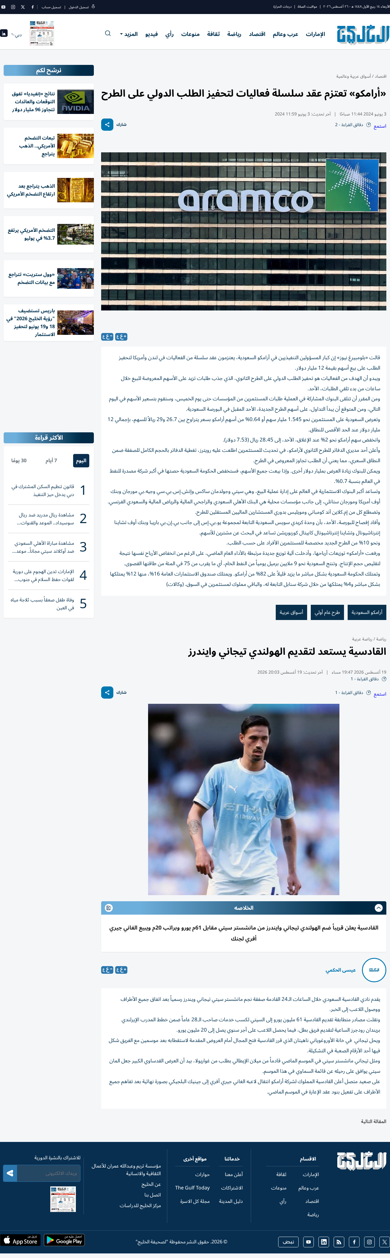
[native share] (107, 125)
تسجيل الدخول (79, 7)
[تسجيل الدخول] (93, 7)
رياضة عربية (362, 639)
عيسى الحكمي (341, 970)
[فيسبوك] (32, 7)
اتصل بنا (152, 1195)
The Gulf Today (192, 1188)
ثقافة (213, 34)
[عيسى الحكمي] (374, 970)
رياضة (234, 34)
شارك (121, 125)
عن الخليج (151, 1184)
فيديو (151, 34)
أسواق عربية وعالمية (353, 76)
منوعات (190, 34)
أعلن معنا (234, 1174)
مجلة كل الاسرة (195, 1201)
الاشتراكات (232, 1188)
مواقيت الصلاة (307, 6)
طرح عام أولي (327, 612)
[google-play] (64, 1242)
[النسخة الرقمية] (42, 34)
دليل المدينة (231, 1201)
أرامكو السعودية (367, 612)
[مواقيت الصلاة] (4, 35)
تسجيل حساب (51, 7)
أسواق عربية (291, 612)
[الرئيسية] (362, 1169)
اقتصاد (257, 34)
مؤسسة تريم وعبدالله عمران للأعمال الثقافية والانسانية (126, 1170)
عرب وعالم (285, 34)
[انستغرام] (13, 7)
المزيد (131, 34)
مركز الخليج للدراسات (140, 1205)
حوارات (202, 1174)
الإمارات (315, 34)
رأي (169, 34)
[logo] (363, 34)
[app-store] (20, 1242)
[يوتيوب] (3, 7)
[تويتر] (23, 7)
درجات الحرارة (282, 6)
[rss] (339, 1242)
